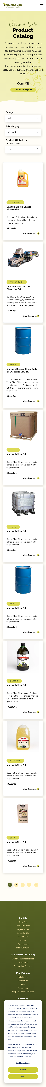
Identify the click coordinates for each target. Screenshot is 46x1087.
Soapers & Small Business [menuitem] (23, 992)
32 (36, 885)
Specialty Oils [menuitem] (23, 933)
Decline (23, 1076)
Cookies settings (23, 1063)
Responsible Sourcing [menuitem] (23, 966)
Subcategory (12, 126)
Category (11, 112)
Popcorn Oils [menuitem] (23, 944)
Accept (23, 1070)
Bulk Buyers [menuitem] (23, 977)
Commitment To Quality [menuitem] (23, 955)
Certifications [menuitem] (23, 962)
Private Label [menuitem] (23, 988)
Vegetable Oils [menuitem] (23, 929)
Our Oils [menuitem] (23, 918)
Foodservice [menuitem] (23, 981)
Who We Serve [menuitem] (23, 973)
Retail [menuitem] (23, 984)
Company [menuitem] (23, 999)
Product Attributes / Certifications (16, 142)
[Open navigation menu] (41, 5)
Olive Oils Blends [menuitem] (23, 926)
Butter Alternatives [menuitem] (23, 948)
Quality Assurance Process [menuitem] (23, 959)
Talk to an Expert (23, 89)
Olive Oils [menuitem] (23, 922)
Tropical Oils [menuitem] (23, 937)
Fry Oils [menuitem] (23, 940)
